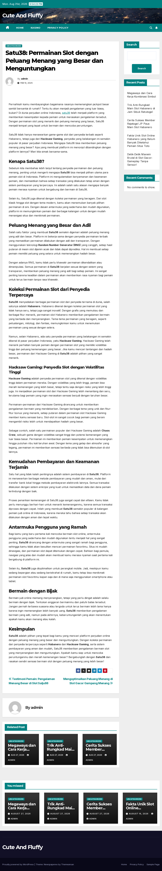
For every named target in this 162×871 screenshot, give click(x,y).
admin (24, 78)
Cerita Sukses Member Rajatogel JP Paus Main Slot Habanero (141, 124)
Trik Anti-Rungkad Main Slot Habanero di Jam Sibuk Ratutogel (141, 108)
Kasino (35, 27)
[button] (151, 27)
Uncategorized (13, 46)
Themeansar (67, 864)
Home (20, 27)
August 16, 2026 (139, 813)
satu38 (66, 112)
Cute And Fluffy (22, 15)
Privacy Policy (58, 27)
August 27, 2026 (21, 813)
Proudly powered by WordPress (18, 864)
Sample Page (153, 864)
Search (131, 44)
